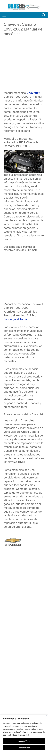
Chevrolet (33, 92)
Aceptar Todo (24, 741)
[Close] (46, 715)
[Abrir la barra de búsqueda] (43, 15)
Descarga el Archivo (16, 319)
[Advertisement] (24, 66)
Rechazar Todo (24, 748)
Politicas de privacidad (19, 735)
